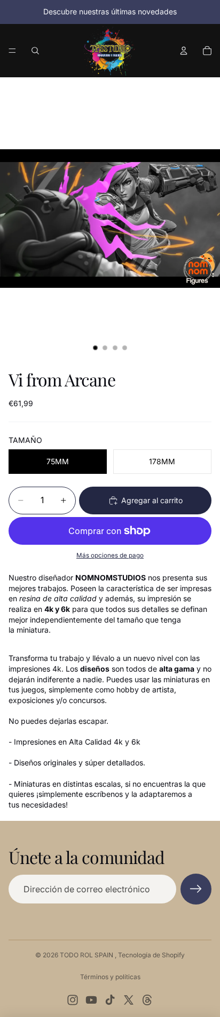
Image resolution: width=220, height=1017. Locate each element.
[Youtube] (91, 1000)
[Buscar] (35, 50)
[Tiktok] (110, 1000)
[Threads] (147, 1000)
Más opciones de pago (110, 555)
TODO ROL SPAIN (87, 955)
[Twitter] (128, 1000)
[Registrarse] (195, 889)
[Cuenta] (183, 50)
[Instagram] (72, 1000)
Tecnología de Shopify (151, 955)
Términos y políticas (110, 977)
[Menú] (12, 50)
